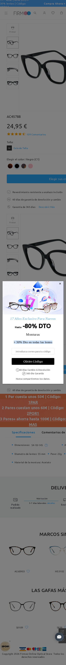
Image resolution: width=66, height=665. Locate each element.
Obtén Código (33, 361)
